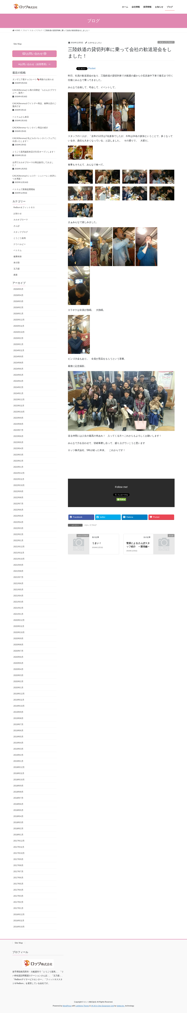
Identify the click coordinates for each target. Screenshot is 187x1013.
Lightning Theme (82, 1006)
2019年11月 (18, 700)
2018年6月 (18, 804)
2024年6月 (18, 369)
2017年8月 (18, 865)
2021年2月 (18, 608)
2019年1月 (18, 761)
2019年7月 (18, 724)
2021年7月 (18, 577)
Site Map (17, 44)
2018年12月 (19, 767)
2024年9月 (18, 356)
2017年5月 (18, 884)
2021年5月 (18, 589)
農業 (15, 275)
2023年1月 (18, 467)
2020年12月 (19, 620)
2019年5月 (18, 736)
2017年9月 (18, 859)
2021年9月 (18, 565)
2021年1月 (18, 614)
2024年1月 (18, 393)
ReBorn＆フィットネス (24, 207)
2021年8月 (18, 571)
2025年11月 (18, 326)
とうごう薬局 (19, 238)
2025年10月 (19, 332)
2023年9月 (18, 418)
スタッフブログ (166, 42)
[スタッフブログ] (78, 540)
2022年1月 (18, 540)
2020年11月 (18, 626)
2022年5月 (18, 516)
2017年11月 (18, 847)
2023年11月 (18, 405)
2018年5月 (18, 810)
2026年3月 (18, 301)
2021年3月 (18, 602)
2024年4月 (18, 381)
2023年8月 (18, 424)
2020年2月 (18, 681)
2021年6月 (18, 583)
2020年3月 (18, 675)
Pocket (91, 68)
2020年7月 (18, 651)
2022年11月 (18, 479)
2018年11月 (18, 773)
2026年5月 (18, 289)
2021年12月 (19, 546)
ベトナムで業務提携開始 (23, 189)
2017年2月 (18, 902)
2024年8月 (18, 362)
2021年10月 (19, 559)
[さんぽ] (163, 540)
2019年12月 (19, 693)
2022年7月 (18, 503)
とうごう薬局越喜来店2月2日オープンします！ (34, 152)
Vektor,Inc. (121, 1006)
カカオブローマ (20, 219)
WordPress (67, 1006)
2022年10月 (19, 485)
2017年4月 (18, 890)
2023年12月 (19, 399)
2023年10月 (19, 412)
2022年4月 (18, 522)
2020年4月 (18, 669)
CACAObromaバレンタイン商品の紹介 (30, 127)
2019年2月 (18, 755)
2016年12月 (19, 914)
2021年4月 (18, 595)
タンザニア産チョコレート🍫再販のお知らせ (33, 79)
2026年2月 (18, 307)
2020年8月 (18, 644)
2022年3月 (18, 528)
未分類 (16, 262)
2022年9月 (18, 491)
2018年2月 (18, 828)
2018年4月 (18, 816)
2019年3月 (18, 749)
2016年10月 (19, 926)
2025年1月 (18, 344)
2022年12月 (19, 473)
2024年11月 (18, 350)
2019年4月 (18, 743)
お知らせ (17, 213)
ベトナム (17, 250)
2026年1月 (18, 313)
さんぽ (16, 226)
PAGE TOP (179, 980)
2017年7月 (18, 871)
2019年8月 (18, 718)
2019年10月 (19, 706)
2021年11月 (18, 552)
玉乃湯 (16, 269)
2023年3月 (18, 454)
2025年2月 (18, 338)
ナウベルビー (19, 244)
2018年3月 (18, 822)
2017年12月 (19, 841)
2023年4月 (18, 448)
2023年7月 (18, 430)
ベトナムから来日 (20, 117)
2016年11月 (18, 920)
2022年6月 (18, 510)
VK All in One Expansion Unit (102, 1006)
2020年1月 (18, 687)
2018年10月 (19, 779)
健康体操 (17, 256)
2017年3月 (18, 896)
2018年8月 (18, 792)
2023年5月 (18, 442)
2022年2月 (18, 534)
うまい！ (96, 543)
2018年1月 (18, 834)
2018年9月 (18, 786)
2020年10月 (19, 632)
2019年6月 (18, 730)
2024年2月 (18, 387)
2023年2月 (18, 461)
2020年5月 (18, 663)
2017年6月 (18, 877)
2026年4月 (18, 295)
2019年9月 (18, 712)
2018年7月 (18, 798)
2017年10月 (19, 853)
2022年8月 (18, 497)
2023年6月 (18, 436)
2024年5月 (18, 375)
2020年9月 (18, 638)
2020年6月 (18, 657)
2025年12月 (19, 319)
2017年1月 (18, 908)
